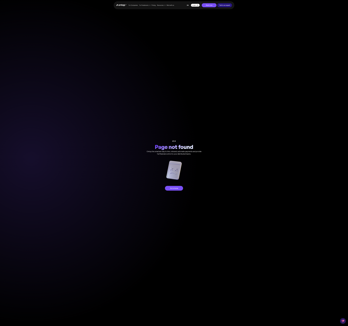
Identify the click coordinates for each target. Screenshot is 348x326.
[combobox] (188, 5)
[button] (145, 5)
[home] (121, 5)
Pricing (154, 5)
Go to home (174, 188)
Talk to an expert (224, 5)
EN (188, 5)
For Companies (133, 5)
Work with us (170, 5)
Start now (209, 5)
